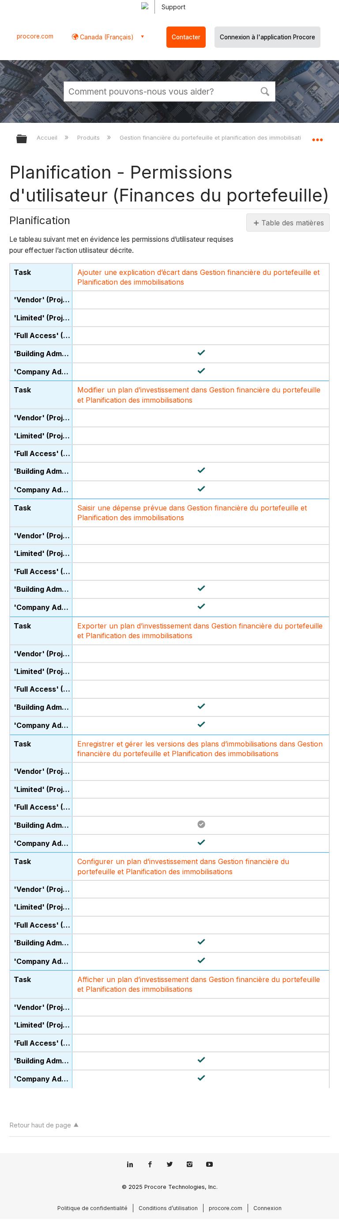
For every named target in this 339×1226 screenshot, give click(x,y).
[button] (264, 90)
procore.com (35, 36)
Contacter (186, 37)
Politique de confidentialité (92, 1208)
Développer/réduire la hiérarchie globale (27, 139)
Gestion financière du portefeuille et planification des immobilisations (216, 137)
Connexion (267, 1208)
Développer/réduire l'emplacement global (317, 136)
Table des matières (292, 222)
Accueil (48, 137)
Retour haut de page (40, 1125)
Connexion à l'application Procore (267, 37)
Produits (89, 137)
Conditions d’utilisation (168, 1208)
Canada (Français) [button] (106, 37)
